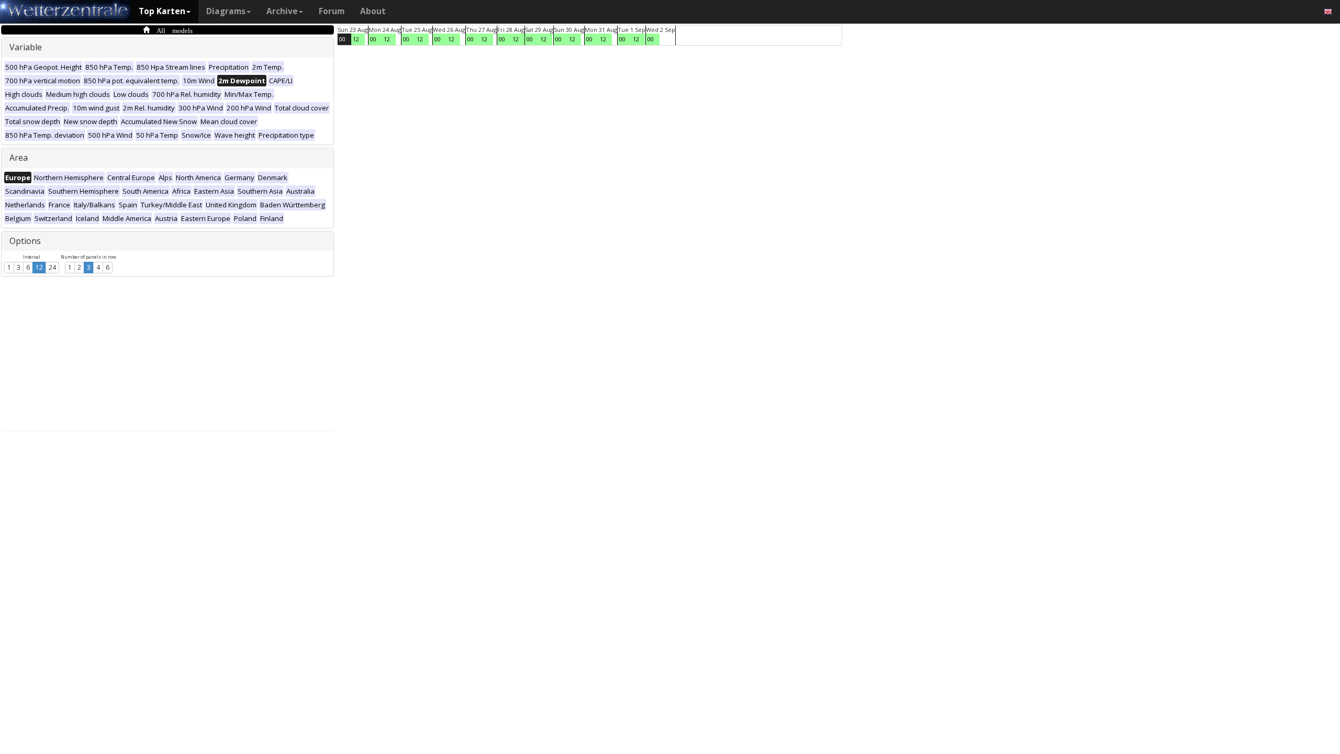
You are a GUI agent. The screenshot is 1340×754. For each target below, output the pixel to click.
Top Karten (162, 11)
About (373, 11)
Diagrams (225, 11)
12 (39, 267)
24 (52, 267)
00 (342, 39)
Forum (331, 11)
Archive (282, 11)
